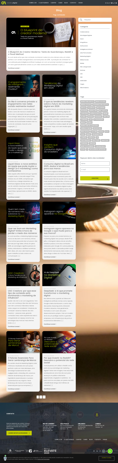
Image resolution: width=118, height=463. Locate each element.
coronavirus (100, 146)
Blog (66, 3)
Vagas (80, 3)
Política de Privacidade (43, 459)
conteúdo (84, 113)
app (91, 119)
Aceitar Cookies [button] (106, 458)
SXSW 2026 (83, 80)
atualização (98, 119)
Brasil (83, 122)
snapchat (105, 140)
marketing (93, 110)
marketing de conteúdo (89, 125)
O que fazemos (44, 3)
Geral (81, 39)
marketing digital (87, 101)
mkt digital (103, 110)
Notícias (82, 70)
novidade (84, 110)
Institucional (84, 46)
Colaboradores (84, 32)
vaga (83, 134)
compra (84, 137)
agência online (86, 128)
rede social (85, 131)
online (105, 113)
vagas (101, 131)
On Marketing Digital (100, 104)
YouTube (94, 131)
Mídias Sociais (84, 60)
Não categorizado (85, 67)
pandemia (84, 143)
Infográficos (83, 42)
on (97, 137)
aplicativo (97, 128)
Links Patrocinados (85, 53)
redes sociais (100, 101)
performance (86, 140)
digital (83, 107)
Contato (73, 3)
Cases (60, 3)
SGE (81, 77)
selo (81, 74)
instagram (101, 107)
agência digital (95, 113)
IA (87, 149)
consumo (84, 119)
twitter (106, 116)
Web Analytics (84, 87)
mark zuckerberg (87, 146)
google (90, 116)
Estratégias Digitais (86, 35)
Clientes (53, 3)
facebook (91, 107)
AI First (83, 116)
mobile (89, 122)
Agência (91, 137)
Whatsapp (96, 140)
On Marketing (97, 134)
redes (88, 134)
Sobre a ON (33, 3)
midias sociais (86, 104)
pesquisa (98, 116)
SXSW (83, 149)
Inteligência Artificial (86, 49)
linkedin (92, 143)
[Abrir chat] (5, 458)
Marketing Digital (85, 56)
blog (107, 131)
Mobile (82, 63)
